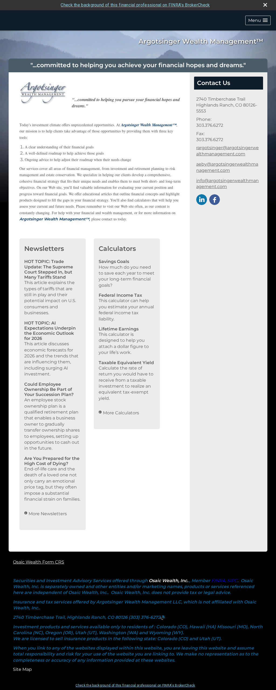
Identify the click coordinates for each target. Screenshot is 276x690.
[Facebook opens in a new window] (214, 199)
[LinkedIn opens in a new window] (201, 199)
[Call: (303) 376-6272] (162, 617)
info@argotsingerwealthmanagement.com (227, 183)
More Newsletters (48, 513)
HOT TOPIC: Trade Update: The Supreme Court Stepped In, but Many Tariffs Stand (48, 269)
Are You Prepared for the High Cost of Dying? (52, 461)
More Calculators (121, 412)
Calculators (117, 248)
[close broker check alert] (265, 5)
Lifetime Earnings (119, 329)
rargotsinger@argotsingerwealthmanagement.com (227, 150)
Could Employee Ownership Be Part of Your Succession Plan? (49, 389)
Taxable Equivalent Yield (126, 362)
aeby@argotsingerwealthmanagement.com (227, 167)
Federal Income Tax (120, 295)
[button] (258, 20)
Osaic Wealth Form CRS (38, 562)
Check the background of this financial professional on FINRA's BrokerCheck (135, 5)
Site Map (22, 669)
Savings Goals (114, 261)
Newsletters (44, 248)
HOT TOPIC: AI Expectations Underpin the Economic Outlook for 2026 (50, 330)
